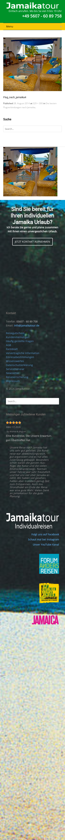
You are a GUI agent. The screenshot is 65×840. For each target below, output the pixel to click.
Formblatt (12, 349)
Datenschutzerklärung (19, 365)
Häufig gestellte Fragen (20, 341)
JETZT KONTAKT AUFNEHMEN (32, 241)
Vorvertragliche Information (22, 353)
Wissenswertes (15, 361)
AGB (8, 345)
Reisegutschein (15, 333)
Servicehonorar (15, 369)
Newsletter (12, 373)
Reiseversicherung (17, 377)
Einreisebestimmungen (20, 357)
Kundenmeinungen (17, 337)
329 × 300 (38, 103)
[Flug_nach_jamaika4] (32, 64)
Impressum (13, 381)
